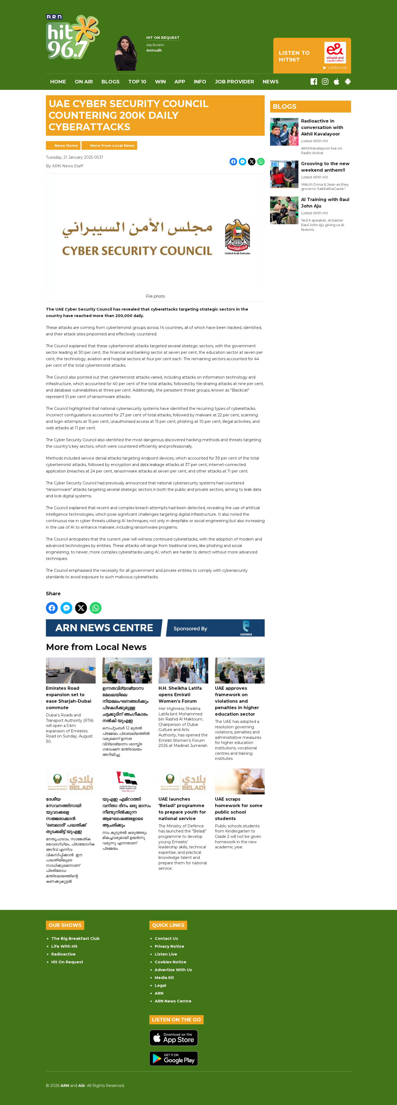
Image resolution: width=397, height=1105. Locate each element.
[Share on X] (251, 161)
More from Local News (112, 145)
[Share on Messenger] (242, 161)
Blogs (111, 82)
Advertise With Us (173, 969)
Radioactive (63, 954)
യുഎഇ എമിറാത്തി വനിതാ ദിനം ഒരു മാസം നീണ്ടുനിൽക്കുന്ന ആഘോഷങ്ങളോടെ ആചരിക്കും (126, 812)
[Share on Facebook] (233, 161)
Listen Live (166, 954)
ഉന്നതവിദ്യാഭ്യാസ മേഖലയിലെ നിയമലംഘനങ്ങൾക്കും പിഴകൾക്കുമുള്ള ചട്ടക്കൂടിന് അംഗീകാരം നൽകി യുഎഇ (125, 704)
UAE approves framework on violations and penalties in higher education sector (237, 701)
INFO (200, 82)
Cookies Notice (170, 962)
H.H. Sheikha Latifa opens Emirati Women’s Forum (180, 695)
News (271, 82)
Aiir (81, 1085)
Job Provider (234, 82)
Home (58, 82)
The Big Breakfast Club (75, 938)
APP (179, 82)
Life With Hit (64, 946)
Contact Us (166, 938)
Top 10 (137, 82)
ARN (159, 993)
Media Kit (164, 977)
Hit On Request (67, 962)
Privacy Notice (169, 946)
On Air (84, 82)
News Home (66, 145)
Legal (160, 985)
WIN (160, 82)
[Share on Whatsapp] (261, 161)
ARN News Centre (173, 1001)
